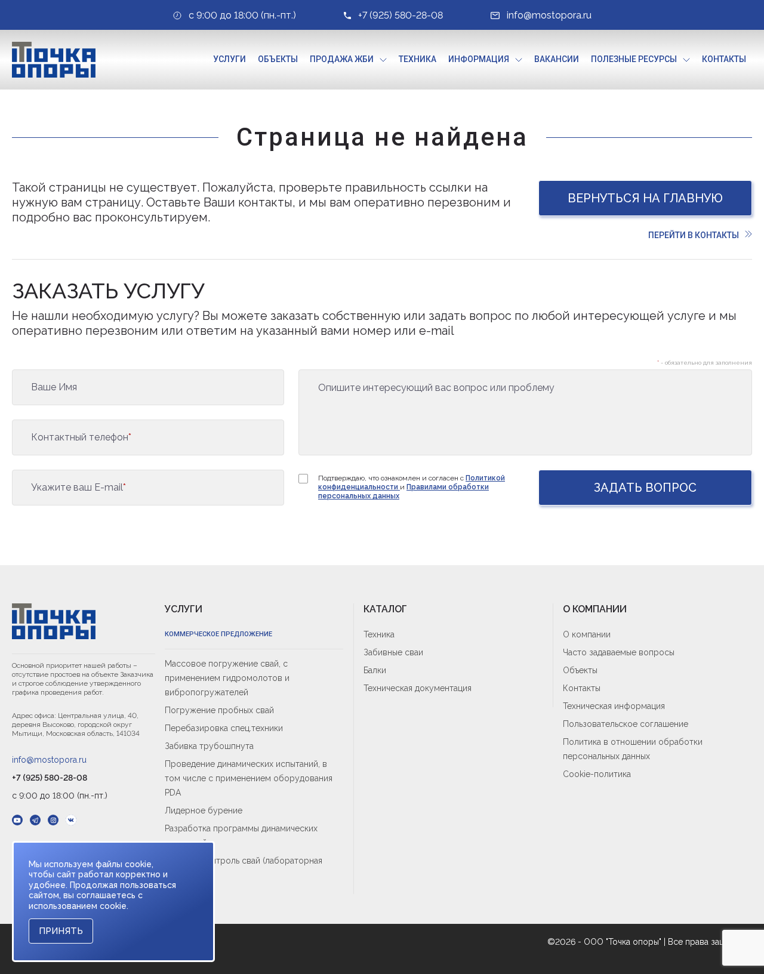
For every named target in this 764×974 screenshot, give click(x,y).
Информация (478, 59)
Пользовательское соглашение (625, 724)
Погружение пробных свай (219, 710)
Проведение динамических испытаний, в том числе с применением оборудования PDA (248, 778)
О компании (587, 634)
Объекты (278, 59)
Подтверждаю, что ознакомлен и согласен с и (411, 487)
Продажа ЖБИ (342, 59)
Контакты (724, 59)
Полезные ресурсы (634, 59)
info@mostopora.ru (49, 760)
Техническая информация (614, 706)
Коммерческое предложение (218, 634)
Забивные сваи (393, 652)
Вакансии (556, 59)
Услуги (229, 59)
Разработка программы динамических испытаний (241, 835)
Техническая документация (417, 688)
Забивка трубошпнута (209, 746)
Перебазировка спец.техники (224, 728)
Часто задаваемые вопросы (618, 652)
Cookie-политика (597, 774)
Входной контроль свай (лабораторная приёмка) (243, 868)
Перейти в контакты (693, 235)
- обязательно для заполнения (704, 362)
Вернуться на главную (645, 198)
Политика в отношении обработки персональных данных (633, 749)
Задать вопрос (645, 487)
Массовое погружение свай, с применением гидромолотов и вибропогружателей (227, 678)
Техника (417, 59)
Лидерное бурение (203, 810)
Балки (374, 670)
